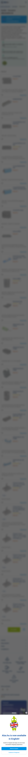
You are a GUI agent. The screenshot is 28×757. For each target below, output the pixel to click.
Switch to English (14, 748)
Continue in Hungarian (14, 752)
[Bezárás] (26, 713)
